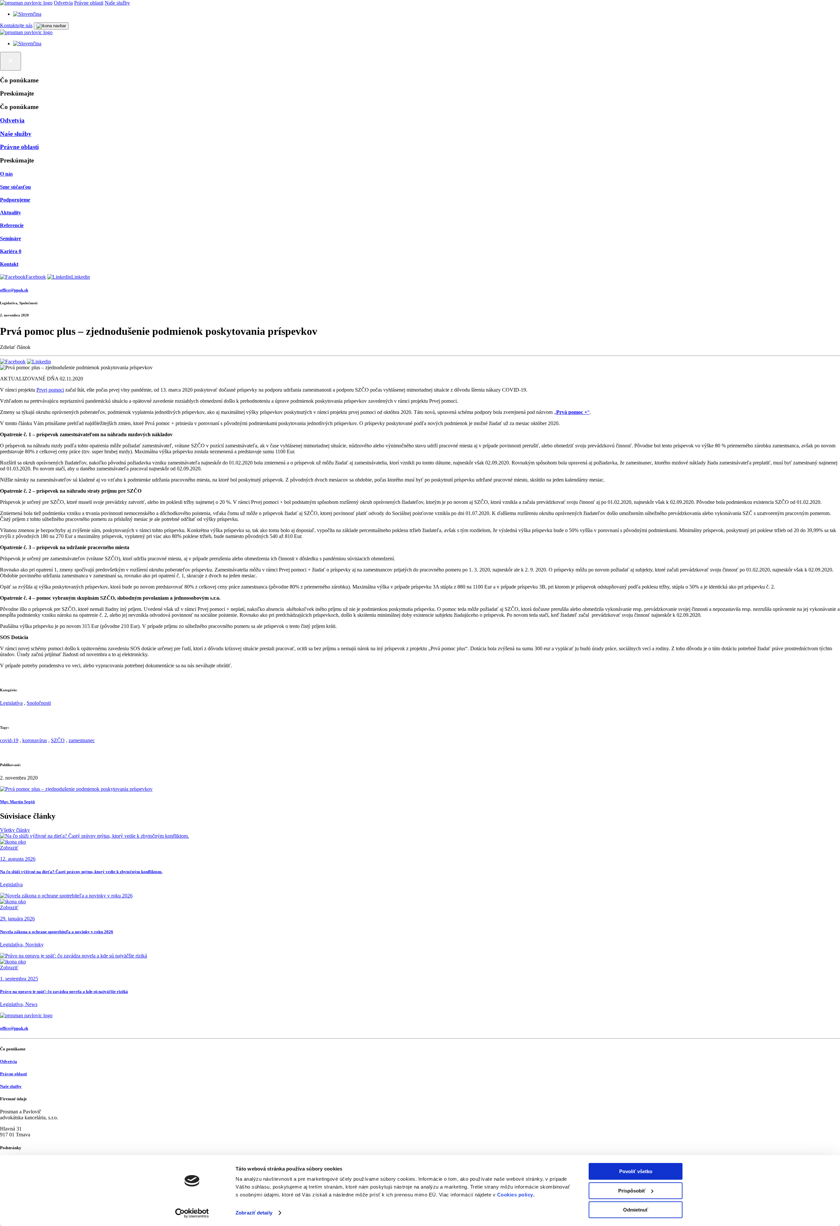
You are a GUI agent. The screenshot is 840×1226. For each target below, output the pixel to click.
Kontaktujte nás (16, 25)
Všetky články (15, 830)
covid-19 (9, 740)
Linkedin (80, 277)
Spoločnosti (39, 703)
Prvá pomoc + (571, 412)
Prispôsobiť (631, 1191)
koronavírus (34, 740)
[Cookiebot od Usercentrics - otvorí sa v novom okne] (192, 1213)
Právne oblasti (88, 3)
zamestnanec (82, 740)
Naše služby (117, 3)
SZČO (58, 740)
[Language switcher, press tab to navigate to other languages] (27, 14)
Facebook (36, 277)
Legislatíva (11, 703)
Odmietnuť (635, 1210)
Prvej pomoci (50, 390)
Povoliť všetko (635, 1171)
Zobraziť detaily (254, 1212)
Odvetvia (63, 3)
